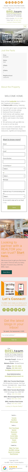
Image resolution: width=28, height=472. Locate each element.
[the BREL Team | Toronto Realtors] (14, 13)
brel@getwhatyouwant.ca (14, 370)
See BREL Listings (14, 450)
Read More (6, 272)
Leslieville (12, 101)
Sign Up (14, 340)
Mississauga (14, 422)
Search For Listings (14, 452)
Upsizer (14, 430)
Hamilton (14, 420)
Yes (5, 202)
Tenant (14, 440)
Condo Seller (14, 436)
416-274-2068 (18, 18)
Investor (14, 434)
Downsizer (14, 432)
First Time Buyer (14, 428)
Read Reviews (14, 454)
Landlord (14, 442)
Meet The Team (14, 448)
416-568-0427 (17, 20)
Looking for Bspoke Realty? (14, 22)
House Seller (14, 438)
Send (14, 207)
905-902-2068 (16, 399)
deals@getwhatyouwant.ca (14, 376)
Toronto (14, 418)
